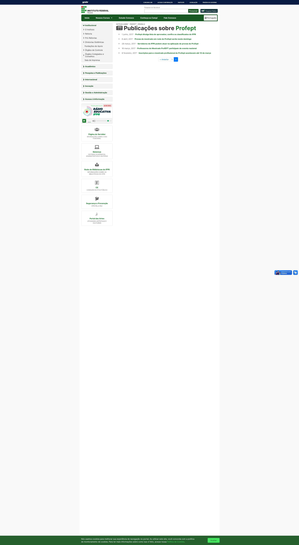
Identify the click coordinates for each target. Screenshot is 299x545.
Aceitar (213, 540)
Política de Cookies (175, 542)
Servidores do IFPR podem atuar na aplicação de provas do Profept (168, 43)
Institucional (90, 25)
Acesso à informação (165, 2)
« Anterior (164, 59)
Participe (181, 2)
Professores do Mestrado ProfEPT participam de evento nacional (167, 48)
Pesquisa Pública (211, 11)
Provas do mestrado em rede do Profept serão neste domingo (163, 39)
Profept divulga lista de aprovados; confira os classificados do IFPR (165, 34)
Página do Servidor (97, 134)
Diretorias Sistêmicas (94, 42)
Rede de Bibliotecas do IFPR (97, 169)
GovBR (85, 2)
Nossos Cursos (103, 18)
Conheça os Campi (148, 18)
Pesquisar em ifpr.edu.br (152, 7)
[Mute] (94, 120)
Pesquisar (193, 11)
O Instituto (89, 29)
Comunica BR (147, 2)
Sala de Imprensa (92, 60)
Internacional (91, 79)
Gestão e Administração (96, 92)
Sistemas (97, 152)
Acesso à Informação (94, 99)
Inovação (89, 86)
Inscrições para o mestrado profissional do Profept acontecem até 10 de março (175, 53)
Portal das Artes (97, 218)
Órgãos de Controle (94, 50)
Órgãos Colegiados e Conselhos (94, 55)
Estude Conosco (126, 18)
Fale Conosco (170, 18)
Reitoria (88, 34)
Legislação (193, 2)
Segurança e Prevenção (97, 203)
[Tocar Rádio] (84, 121)
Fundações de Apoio (94, 46)
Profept (186, 28)
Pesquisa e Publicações (96, 73)
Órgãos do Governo (210, 2)
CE (97, 187)
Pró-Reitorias (91, 38)
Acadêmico (90, 66)
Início (87, 18)
